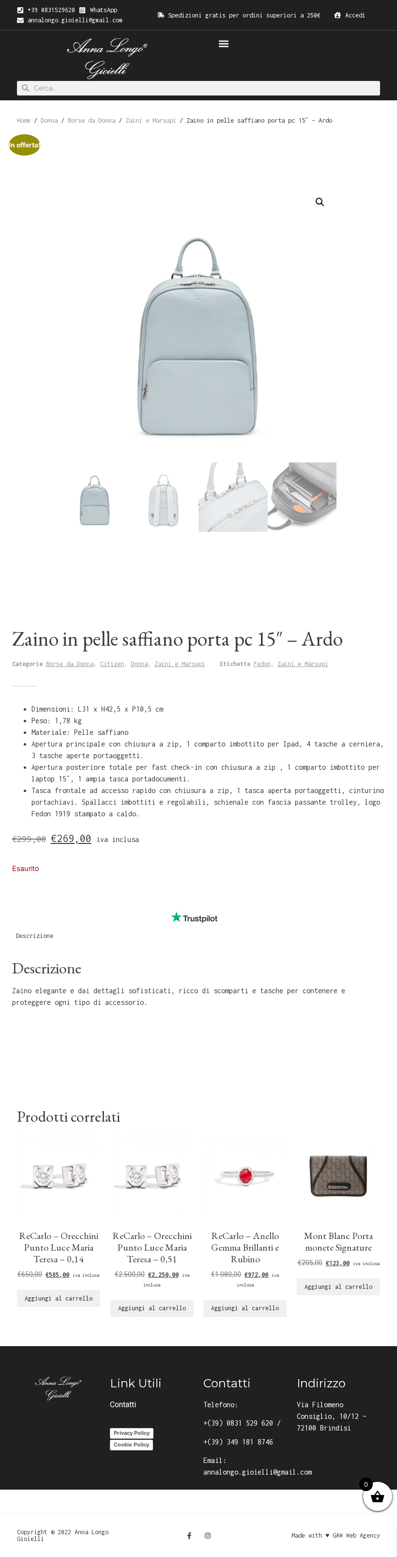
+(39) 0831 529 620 (238, 1423)
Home (24, 120)
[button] (223, 43)
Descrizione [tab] (34, 935)
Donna (49, 120)
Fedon (262, 663)
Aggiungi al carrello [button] (58, 1298)
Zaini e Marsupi (150, 120)
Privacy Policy (132, 1433)
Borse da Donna (91, 120)
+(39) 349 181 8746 (238, 1442)
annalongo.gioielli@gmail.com (257, 1472)
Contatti (123, 1404)
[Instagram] (207, 1535)
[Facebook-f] (189, 1535)
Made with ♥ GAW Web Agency (335, 1535)
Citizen (112, 663)
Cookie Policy (131, 1444)
